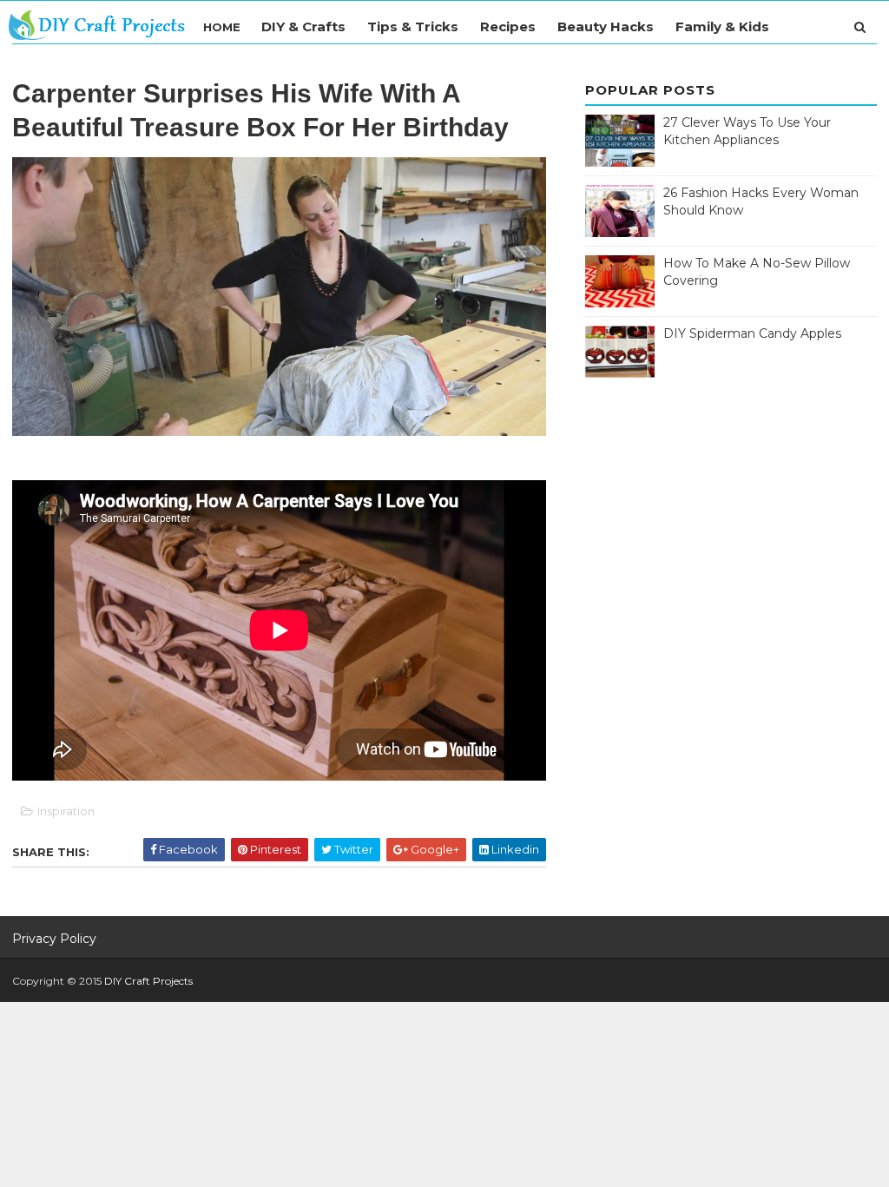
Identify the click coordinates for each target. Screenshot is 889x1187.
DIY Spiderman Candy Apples (752, 333)
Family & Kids (722, 26)
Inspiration (66, 811)
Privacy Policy (54, 938)
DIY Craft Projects (148, 980)
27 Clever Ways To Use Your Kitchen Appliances (747, 131)
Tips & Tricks (412, 26)
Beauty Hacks (605, 26)
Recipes (508, 26)
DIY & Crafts (303, 26)
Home (221, 27)
